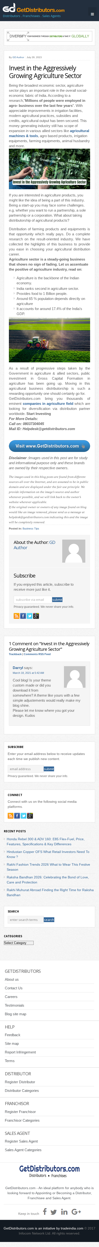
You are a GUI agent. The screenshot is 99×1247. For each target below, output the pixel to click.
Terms (10, 1061)
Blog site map (15, 1014)
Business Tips (31, 528)
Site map (12, 1043)
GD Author (18, 57)
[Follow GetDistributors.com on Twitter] (29, 616)
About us (12, 979)
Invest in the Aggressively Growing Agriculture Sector (45, 72)
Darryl (18, 668)
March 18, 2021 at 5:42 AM (28, 672)
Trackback (15, 654)
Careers (11, 997)
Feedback (12, 1035)
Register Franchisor (20, 1112)
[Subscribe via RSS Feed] (16, 616)
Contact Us (14, 988)
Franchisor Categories (22, 1120)
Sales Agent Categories (23, 1150)
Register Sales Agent (21, 1141)
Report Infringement (20, 1052)
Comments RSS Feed (37, 654)
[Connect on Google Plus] (36, 616)
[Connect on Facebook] (23, 616)
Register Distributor (20, 1082)
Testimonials (14, 1005)
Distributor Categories (22, 1091)
